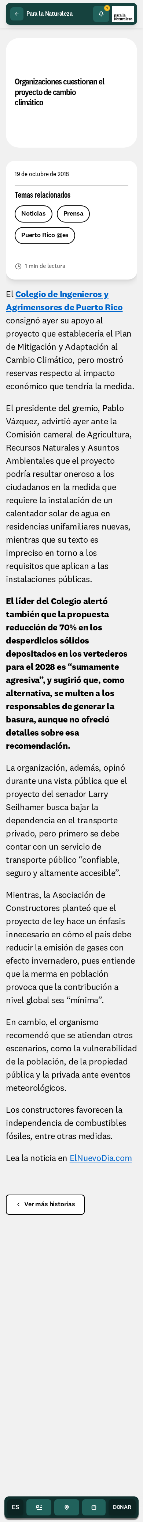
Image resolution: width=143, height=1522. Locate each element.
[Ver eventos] (94, 1507)
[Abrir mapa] (66, 1507)
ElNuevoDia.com (101, 1158)
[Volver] (16, 13)
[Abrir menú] (38, 1507)
